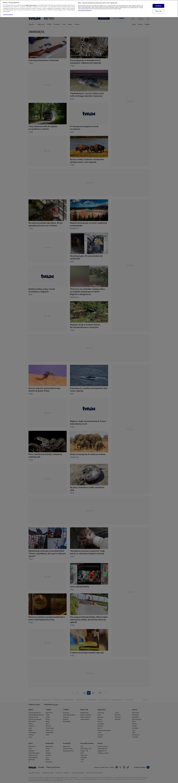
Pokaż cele (158, 11)
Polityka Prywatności (8, 14)
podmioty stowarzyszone (30, 5)
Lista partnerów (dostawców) (85, 10)
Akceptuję (158, 6)
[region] (89, 8)
